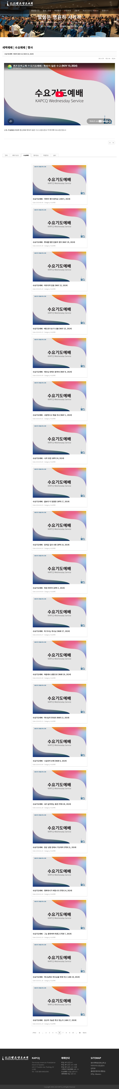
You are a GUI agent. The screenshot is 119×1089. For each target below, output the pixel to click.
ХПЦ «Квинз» (96, 1074)
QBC (54, 155)
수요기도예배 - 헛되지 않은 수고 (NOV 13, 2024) (19, 54)
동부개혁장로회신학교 (98, 1063)
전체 (6, 155)
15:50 (50, 130)
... (42, 1033)
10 (73, 1033)
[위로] (110, 142)
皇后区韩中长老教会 (98, 1071)
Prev (34, 1033)
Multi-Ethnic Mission (90, 10)
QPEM (93, 1068)
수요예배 (26, 155)
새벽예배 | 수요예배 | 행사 (67, 26)
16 (79, 1033)
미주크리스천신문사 (97, 1065)
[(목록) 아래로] (113, 142)
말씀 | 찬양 (47, 10)
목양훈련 (57, 10)
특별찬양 (45, 155)
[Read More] (59, 184)
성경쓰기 (105, 10)
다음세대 (67, 10)
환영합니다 (35, 10)
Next (84, 1033)
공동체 (76, 10)
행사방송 (36, 155)
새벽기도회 (15, 155)
